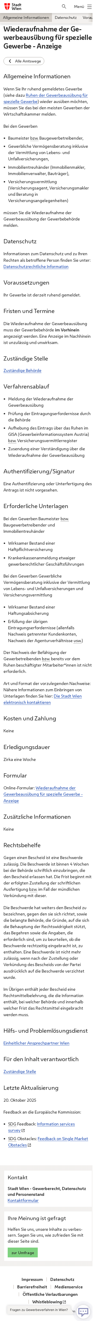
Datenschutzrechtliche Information (36, 266)
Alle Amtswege (28, 61)
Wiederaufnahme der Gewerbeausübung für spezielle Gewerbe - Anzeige (43, 794)
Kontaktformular (23, 1200)
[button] (50, 1312)
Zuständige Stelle (19, 1071)
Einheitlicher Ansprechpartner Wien (36, 1043)
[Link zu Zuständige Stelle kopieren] (52, 360)
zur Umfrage (22, 1252)
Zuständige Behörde (22, 370)
